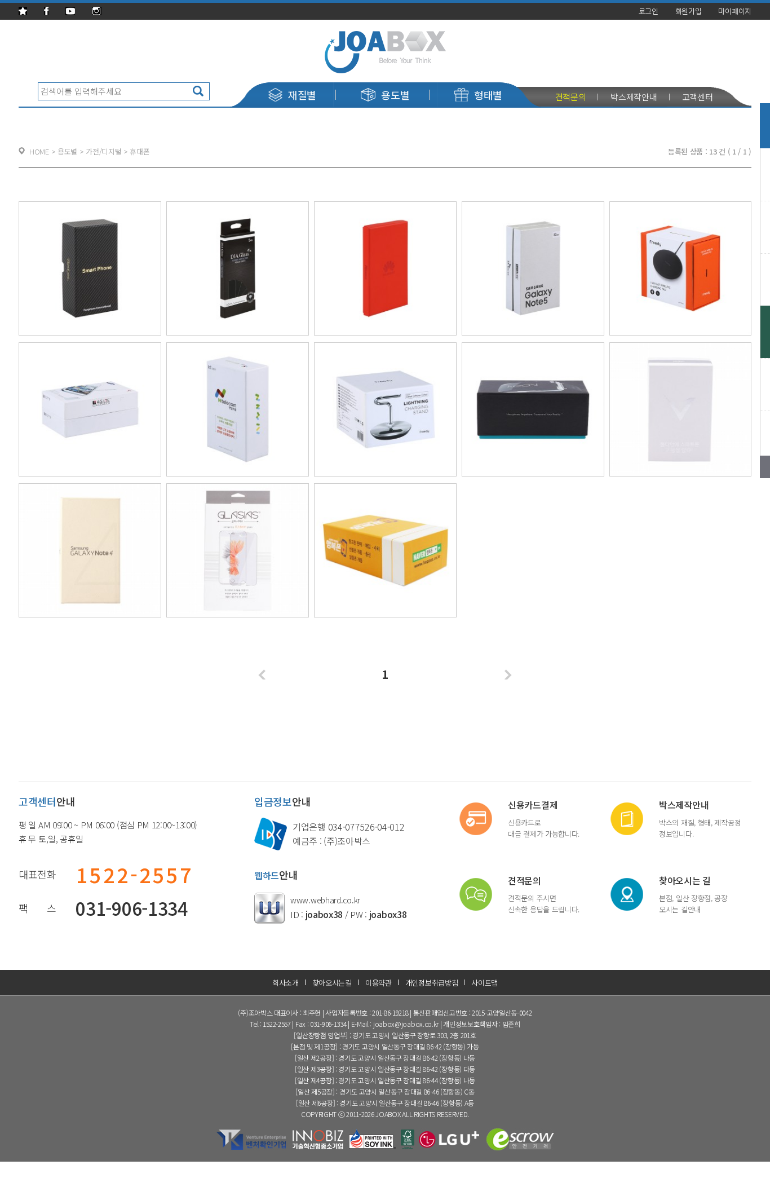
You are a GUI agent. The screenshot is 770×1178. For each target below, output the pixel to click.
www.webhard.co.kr (325, 900)
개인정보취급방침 (431, 982)
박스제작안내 (633, 97)
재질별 (302, 95)
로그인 (648, 11)
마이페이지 (734, 11)
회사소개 (285, 982)
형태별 (488, 95)
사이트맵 (484, 982)
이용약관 (378, 982)
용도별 (395, 95)
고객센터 (697, 97)
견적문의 (570, 97)
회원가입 (688, 11)
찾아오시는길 (332, 982)
